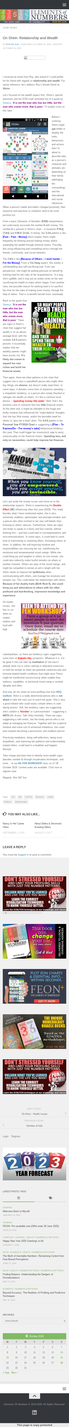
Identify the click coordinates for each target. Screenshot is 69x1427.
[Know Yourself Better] (34, 893)
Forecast (8, 1237)
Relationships (21, 802)
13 (52, 1352)
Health (50, 797)
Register (15, 1136)
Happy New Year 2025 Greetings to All (23, 1241)
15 (7, 1357)
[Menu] (64, 4)
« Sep (6, 1372)
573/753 (28, 797)
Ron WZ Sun (12, 44)
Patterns (8, 802)
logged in (23, 854)
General (7, 1207)
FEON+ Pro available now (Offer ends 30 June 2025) (31, 1226)
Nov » (14, 1372)
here (57, 767)
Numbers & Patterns (47, 1237)
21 (61, 1357)
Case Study (10, 28)
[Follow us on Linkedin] (34, 1412)
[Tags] (50, 1198)
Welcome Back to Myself (16, 1211)
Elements (40, 797)
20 (52, 1357)
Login (5, 1136)
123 (13, 797)
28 (61, 1362)
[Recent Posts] (19, 1198)
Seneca (7, 102)
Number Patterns (29, 1270)
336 (20, 797)
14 (61, 1352)
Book (6, 1252)
